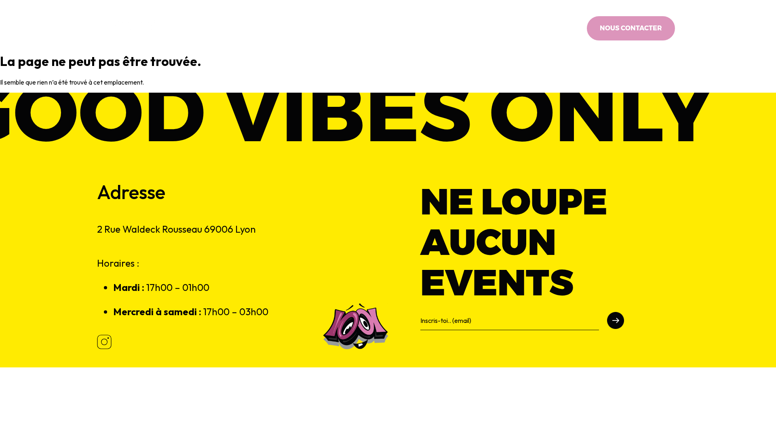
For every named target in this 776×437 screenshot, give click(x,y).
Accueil (283, 28)
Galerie (482, 28)
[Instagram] (568, 28)
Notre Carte (327, 28)
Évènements (381, 28)
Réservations (436, 28)
